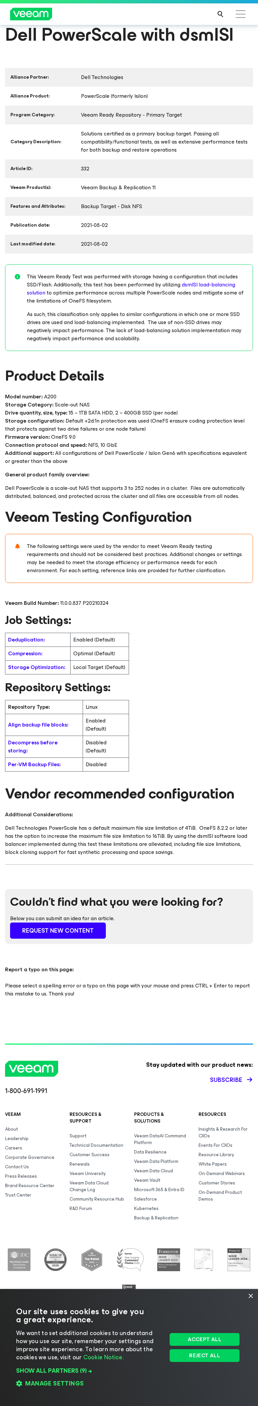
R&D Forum (81, 1208)
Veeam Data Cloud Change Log (89, 1186)
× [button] (250, 1296)
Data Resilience (150, 1152)
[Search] (220, 14)
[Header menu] (240, 14)
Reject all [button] (204, 1355)
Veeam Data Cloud (153, 1171)
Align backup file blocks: (38, 724)
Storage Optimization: (36, 667)
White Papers (213, 1164)
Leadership (17, 1138)
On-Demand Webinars (222, 1173)
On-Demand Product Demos (220, 1195)
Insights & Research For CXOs (223, 1132)
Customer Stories (217, 1183)
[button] (89, 1371)
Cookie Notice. (103, 1357)
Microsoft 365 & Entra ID (159, 1190)
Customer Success (90, 1155)
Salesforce (145, 1199)
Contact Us (17, 1167)
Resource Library (216, 1155)
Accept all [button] (204, 1339)
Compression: (25, 653)
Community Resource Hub (97, 1199)
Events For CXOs (215, 1145)
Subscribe (226, 1080)
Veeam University (88, 1173)
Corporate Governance (29, 1157)
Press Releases (21, 1176)
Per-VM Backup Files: (34, 764)
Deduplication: (26, 639)
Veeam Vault (147, 1180)
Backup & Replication (156, 1218)
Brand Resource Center (29, 1185)
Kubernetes (146, 1208)
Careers (13, 1148)
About (11, 1129)
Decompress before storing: (32, 746)
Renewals (80, 1164)
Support (78, 1136)
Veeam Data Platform (156, 1161)
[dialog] (129, 1347)
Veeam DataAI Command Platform (160, 1139)
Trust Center (18, 1195)
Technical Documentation (96, 1145)
